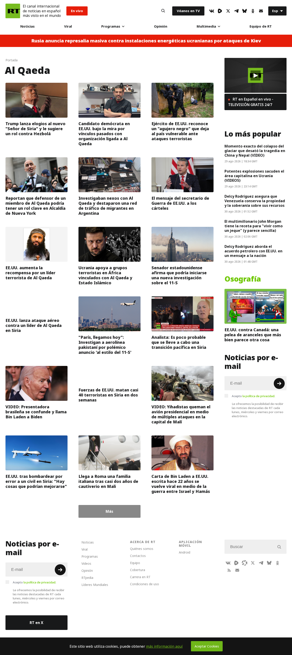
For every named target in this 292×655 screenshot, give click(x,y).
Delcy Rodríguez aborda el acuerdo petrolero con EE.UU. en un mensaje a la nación (253, 251)
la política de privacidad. (258, 396)
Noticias (27, 26)
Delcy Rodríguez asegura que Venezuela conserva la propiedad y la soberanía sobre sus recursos (254, 201)
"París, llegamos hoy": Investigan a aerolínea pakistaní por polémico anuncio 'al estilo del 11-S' (104, 344)
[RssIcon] (229, 570)
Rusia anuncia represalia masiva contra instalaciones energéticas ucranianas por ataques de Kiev (146, 41)
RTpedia (87, 577)
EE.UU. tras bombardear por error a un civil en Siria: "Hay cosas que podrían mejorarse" (36, 481)
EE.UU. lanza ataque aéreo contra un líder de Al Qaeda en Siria (33, 325)
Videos (86, 563)
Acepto (253, 396)
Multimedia (206, 26)
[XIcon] (228, 11)
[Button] (163, 10)
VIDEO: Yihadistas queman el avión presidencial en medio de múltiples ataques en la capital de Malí (180, 414)
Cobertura (137, 569)
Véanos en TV (188, 10)
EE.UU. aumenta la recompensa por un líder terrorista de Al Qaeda (30, 273)
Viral (68, 26)
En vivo (77, 10)
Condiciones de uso (144, 584)
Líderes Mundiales (94, 584)
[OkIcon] (252, 11)
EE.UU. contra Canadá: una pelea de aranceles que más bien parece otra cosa (252, 335)
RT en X (36, 622)
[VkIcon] (211, 11)
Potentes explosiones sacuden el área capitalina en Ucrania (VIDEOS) (254, 175)
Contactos (138, 555)
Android (184, 552)
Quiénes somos (141, 548)
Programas (110, 26)
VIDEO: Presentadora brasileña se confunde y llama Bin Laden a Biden (36, 412)
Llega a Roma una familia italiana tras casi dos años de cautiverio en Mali (108, 481)
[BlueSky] (244, 11)
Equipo (135, 562)
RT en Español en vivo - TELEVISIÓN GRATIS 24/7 (250, 101)
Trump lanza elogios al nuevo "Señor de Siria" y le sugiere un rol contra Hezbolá (35, 129)
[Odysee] (244, 563)
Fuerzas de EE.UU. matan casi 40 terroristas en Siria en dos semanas (108, 395)
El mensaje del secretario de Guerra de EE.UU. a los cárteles (180, 203)
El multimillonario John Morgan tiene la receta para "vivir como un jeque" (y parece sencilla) (253, 226)
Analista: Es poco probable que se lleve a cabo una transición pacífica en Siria (178, 342)
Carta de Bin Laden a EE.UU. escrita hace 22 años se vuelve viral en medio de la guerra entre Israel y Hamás (180, 483)
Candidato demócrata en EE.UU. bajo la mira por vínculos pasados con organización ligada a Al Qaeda (104, 134)
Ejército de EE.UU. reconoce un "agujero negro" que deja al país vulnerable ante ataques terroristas (180, 131)
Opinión (160, 26)
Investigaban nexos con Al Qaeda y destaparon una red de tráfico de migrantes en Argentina (107, 205)
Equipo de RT (261, 26)
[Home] (12, 11)
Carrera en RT (140, 577)
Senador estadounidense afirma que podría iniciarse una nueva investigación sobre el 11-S (179, 275)
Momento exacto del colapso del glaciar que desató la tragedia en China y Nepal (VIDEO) (254, 150)
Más (109, 511)
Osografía (242, 279)
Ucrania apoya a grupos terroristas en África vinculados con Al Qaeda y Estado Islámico (105, 275)
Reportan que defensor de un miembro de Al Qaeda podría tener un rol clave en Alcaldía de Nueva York (35, 205)
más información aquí (164, 646)
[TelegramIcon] (236, 11)
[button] (255, 75)
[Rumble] (220, 11)
